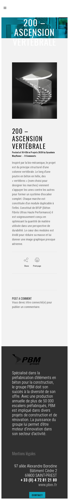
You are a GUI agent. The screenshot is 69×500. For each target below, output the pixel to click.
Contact (37, 495)
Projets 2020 (37, 152)
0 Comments (30, 155)
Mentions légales (23, 453)
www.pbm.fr (47, 484)
